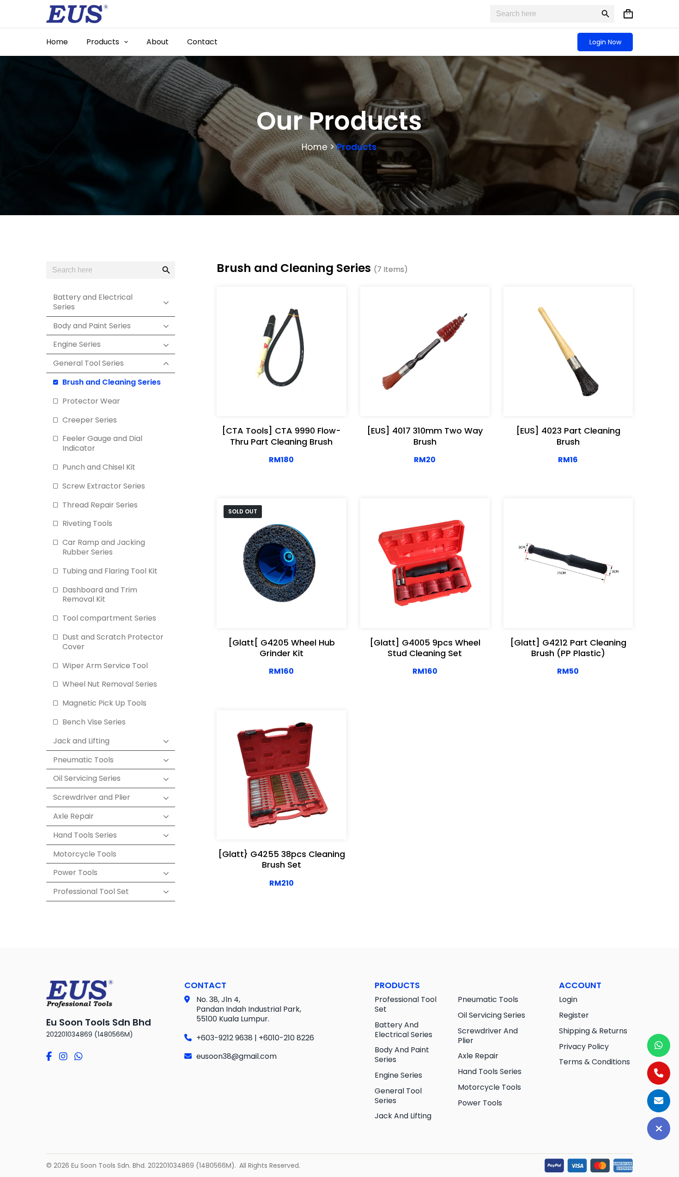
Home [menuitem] (57, 41)
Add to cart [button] (281, 399)
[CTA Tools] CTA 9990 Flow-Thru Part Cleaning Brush (281, 436)
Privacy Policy (584, 1046)
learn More (281, 376)
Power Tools (480, 1103)
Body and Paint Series (402, 1054)
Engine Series (398, 1075)
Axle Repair (478, 1055)
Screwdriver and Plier (488, 1036)
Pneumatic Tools (488, 999)
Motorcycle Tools (489, 1087)
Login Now (605, 42)
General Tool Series (398, 1096)
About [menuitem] (157, 41)
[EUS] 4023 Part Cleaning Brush (568, 436)
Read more (311, 611)
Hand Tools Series (489, 1071)
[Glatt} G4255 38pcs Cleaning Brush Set (281, 859)
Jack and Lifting (403, 1116)
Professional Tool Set (405, 1004)
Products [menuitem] (102, 41)
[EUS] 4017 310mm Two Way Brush (425, 436)
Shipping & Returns (593, 1031)
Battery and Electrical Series (403, 1030)
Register (574, 1015)
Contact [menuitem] (202, 41)
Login (568, 999)
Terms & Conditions (594, 1061)
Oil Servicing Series (491, 1015)
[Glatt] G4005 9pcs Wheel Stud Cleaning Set (425, 648)
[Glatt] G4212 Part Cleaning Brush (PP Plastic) (568, 648)
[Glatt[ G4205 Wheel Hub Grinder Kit (281, 648)
